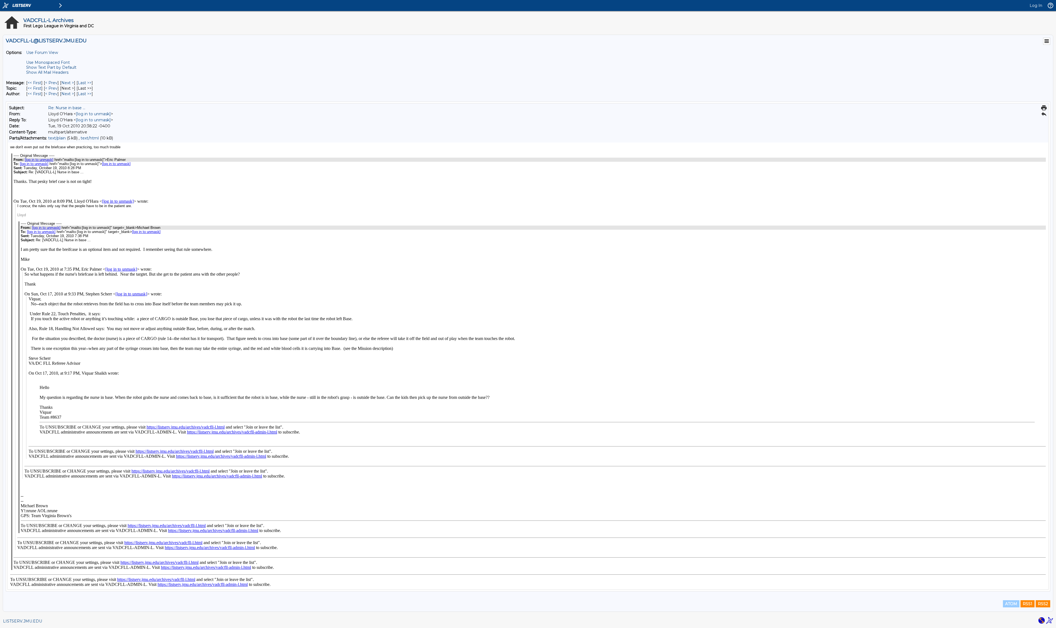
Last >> (85, 82)
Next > (67, 82)
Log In (1036, 5)
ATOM (1011, 603)
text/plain (57, 138)
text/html (90, 138)
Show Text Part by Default (51, 67)
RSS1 (1027, 603)
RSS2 (1043, 603)
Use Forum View (42, 52)
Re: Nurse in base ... (66, 107)
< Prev (51, 82)
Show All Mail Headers (47, 72)
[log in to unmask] (93, 113)
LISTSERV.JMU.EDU (22, 621)
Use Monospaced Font (48, 62)
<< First (34, 82)
